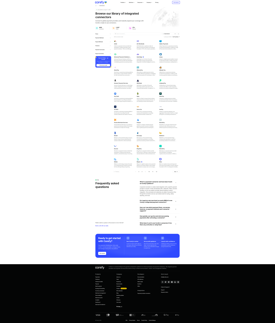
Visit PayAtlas (175, 36)
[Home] (96, 5)
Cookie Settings (152, 320)
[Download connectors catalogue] (178, 34)
